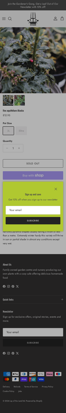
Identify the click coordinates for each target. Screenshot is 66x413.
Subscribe (33, 220)
